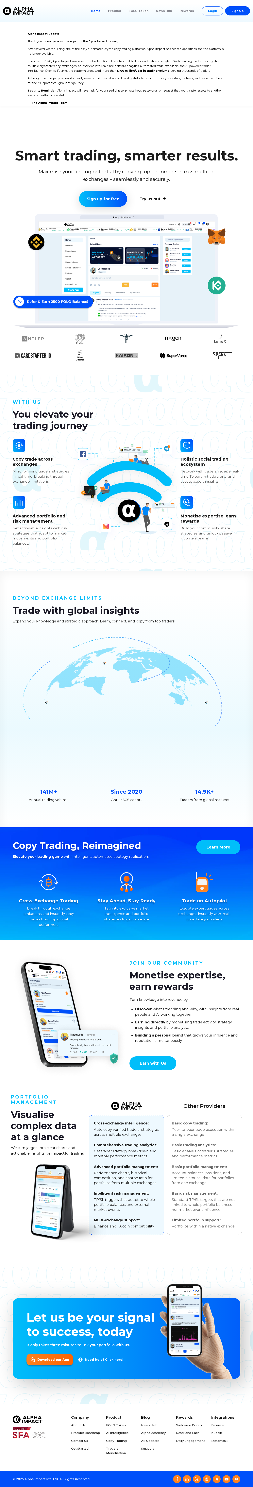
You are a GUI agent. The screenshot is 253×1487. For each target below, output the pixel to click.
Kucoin (216, 1433)
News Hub (164, 11)
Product (114, 11)
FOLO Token (138, 11)
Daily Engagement (190, 1441)
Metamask (219, 1441)
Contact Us (79, 1441)
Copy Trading (116, 1441)
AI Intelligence (117, 1433)
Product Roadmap (85, 1433)
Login (212, 11)
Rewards (187, 11)
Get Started (80, 1448)
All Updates (150, 1441)
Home (96, 11)
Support (147, 1448)
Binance (217, 1425)
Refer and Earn (187, 1433)
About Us (78, 1425)
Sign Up (237, 11)
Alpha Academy (153, 1433)
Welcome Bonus (189, 1425)
